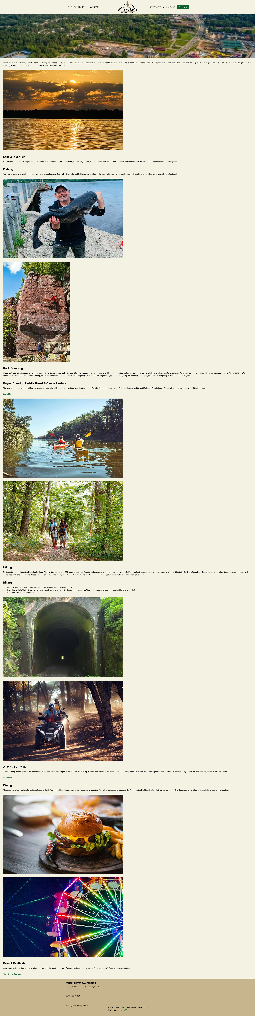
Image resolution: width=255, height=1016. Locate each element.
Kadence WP (121, 1010)
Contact (170, 7)
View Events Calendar (12, 974)
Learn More (7, 394)
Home (69, 7)
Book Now (183, 7)
